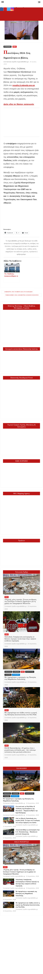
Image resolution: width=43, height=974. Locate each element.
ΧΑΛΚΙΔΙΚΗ (16, 674)
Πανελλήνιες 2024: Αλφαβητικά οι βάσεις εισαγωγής (22, 295)
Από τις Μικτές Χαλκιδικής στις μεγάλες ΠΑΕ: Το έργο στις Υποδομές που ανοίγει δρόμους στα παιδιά (28, 820)
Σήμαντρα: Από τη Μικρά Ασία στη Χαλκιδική (18, 292)
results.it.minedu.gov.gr (23, 85)
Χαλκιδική (8, 674)
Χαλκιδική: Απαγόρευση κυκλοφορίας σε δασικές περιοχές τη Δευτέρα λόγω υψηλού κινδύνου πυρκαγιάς (20, 639)
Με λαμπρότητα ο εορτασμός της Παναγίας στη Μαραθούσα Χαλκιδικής (20, 678)
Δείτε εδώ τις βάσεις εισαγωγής (19, 104)
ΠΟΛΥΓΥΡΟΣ (29, 671)
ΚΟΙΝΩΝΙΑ (7, 46)
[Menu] (2, 2)
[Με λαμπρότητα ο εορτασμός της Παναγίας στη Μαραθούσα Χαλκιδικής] (21, 659)
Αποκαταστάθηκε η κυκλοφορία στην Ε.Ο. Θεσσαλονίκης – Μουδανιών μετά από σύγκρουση (28, 832)
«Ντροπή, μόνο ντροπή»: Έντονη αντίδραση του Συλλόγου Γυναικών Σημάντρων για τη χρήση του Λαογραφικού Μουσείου (20, 601)
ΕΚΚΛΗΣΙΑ (8, 671)
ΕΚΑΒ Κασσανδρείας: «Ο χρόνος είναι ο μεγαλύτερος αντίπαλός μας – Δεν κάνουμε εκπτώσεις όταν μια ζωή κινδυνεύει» (20, 750)
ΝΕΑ (14, 46)
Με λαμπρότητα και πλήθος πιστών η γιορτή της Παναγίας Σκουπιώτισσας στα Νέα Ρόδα (20, 714)
